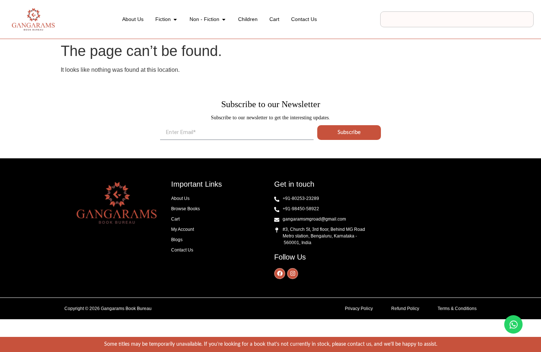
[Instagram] (292, 273)
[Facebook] (279, 273)
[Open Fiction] (175, 19)
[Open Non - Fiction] (223, 19)
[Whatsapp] (513, 324)
